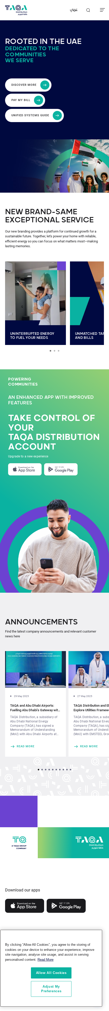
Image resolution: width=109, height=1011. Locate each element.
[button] (38, 769)
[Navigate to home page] (16, 10)
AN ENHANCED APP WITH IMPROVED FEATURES (51, 400)
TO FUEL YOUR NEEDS (29, 338)
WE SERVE (19, 60)
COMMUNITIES (23, 384)
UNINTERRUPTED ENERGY (32, 334)
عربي (74, 10)
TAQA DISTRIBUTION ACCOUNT (54, 442)
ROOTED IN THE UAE (43, 42)
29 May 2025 (21, 696)
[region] (51, 968)
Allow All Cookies (51, 973)
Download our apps (22, 890)
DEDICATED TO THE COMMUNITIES (32, 52)
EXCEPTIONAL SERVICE (49, 220)
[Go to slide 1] (50, 351)
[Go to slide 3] (58, 351)
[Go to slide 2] (54, 351)
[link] (35, 746)
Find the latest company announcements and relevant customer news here (50, 633)
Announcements (41, 622)
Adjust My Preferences (51, 989)
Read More (45, 960)
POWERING (19, 379)
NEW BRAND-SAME (41, 212)
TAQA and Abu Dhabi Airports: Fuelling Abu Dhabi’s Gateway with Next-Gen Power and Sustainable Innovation (35, 708)
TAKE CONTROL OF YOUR (51, 423)
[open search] (88, 10)
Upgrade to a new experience (28, 456)
